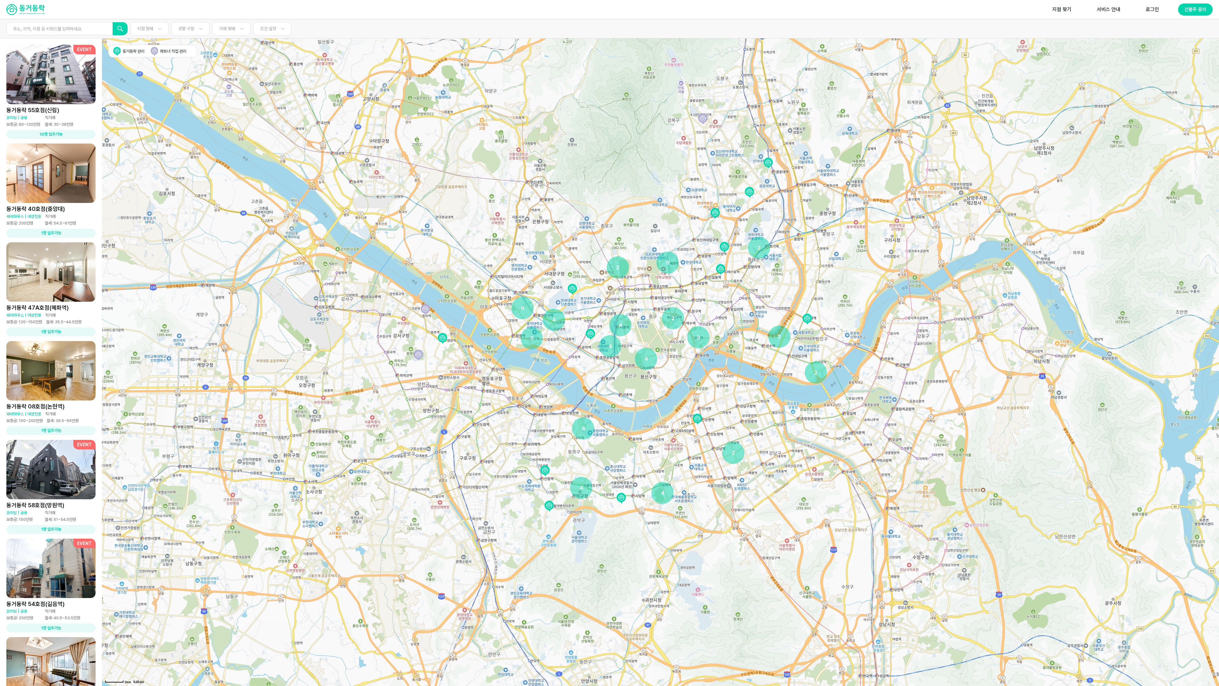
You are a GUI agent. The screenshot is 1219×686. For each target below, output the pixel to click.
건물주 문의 (1195, 9)
